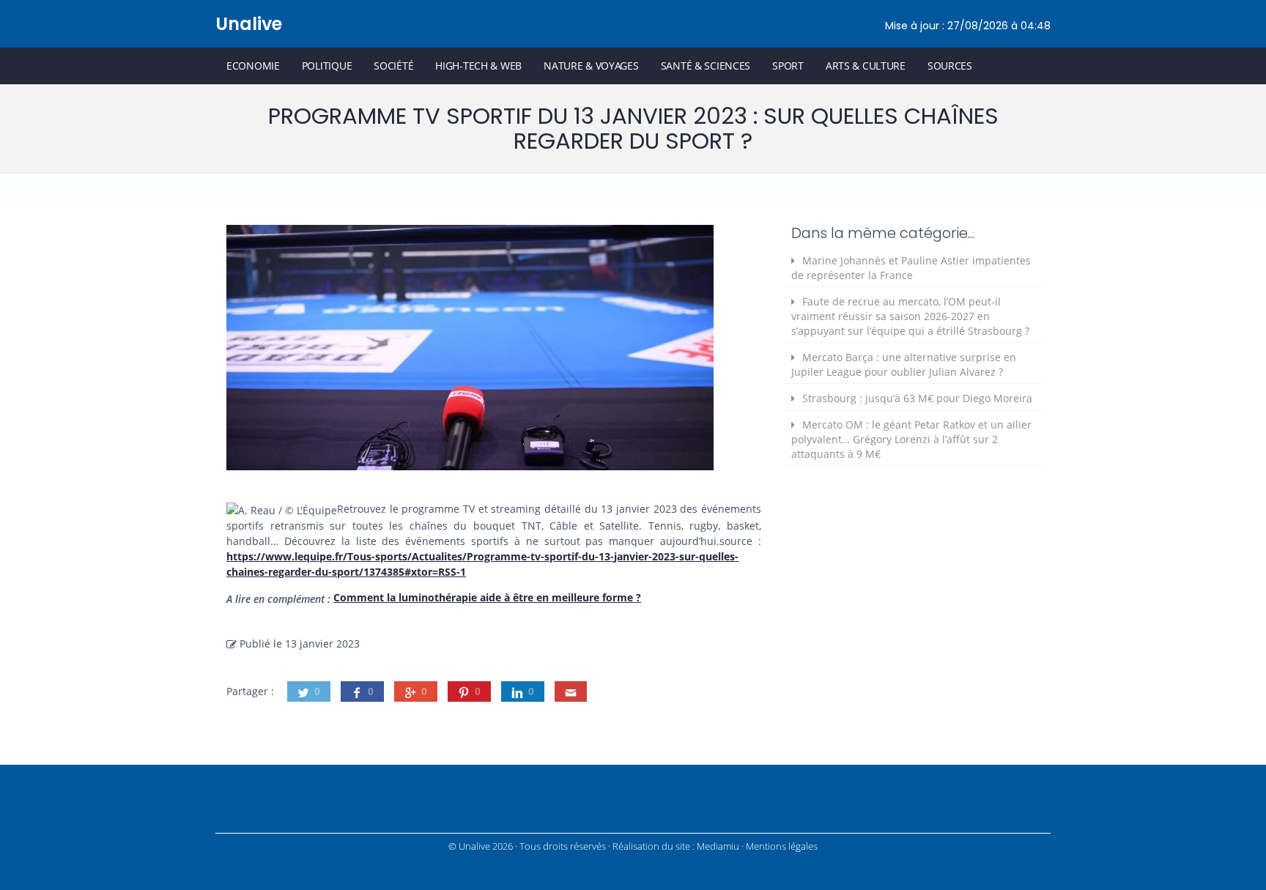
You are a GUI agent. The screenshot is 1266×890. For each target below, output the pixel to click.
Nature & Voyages (591, 66)
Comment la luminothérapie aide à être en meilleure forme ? (487, 597)
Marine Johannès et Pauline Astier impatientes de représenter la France (911, 267)
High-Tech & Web (478, 66)
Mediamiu (718, 846)
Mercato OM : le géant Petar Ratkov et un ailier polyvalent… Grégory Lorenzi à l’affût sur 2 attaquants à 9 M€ (911, 439)
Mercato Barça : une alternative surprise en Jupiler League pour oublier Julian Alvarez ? (903, 364)
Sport (788, 66)
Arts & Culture (866, 66)
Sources (950, 66)
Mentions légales (782, 846)
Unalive (248, 24)
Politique (327, 66)
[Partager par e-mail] (571, 691)
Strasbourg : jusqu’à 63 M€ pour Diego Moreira (917, 398)
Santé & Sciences (706, 66)
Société (393, 66)
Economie (253, 66)
